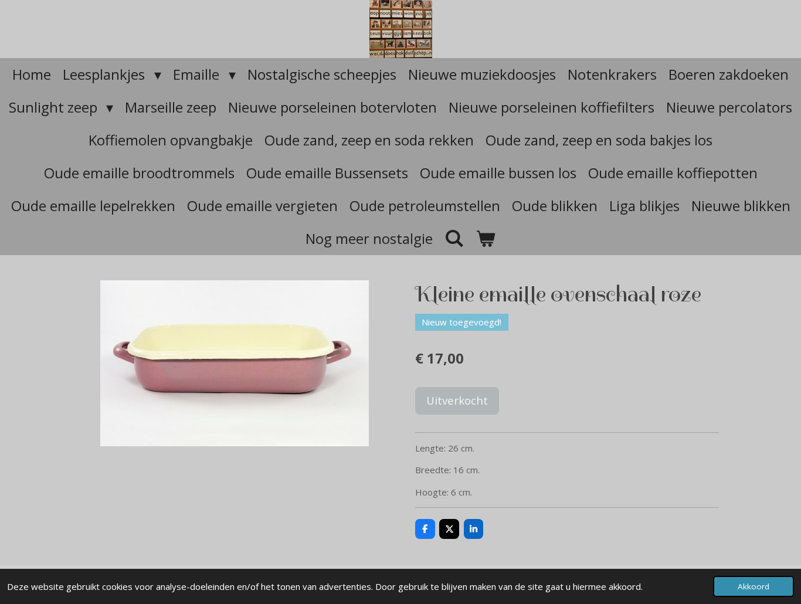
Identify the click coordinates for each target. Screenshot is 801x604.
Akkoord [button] (753, 586)
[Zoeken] (454, 237)
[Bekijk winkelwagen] (486, 238)
